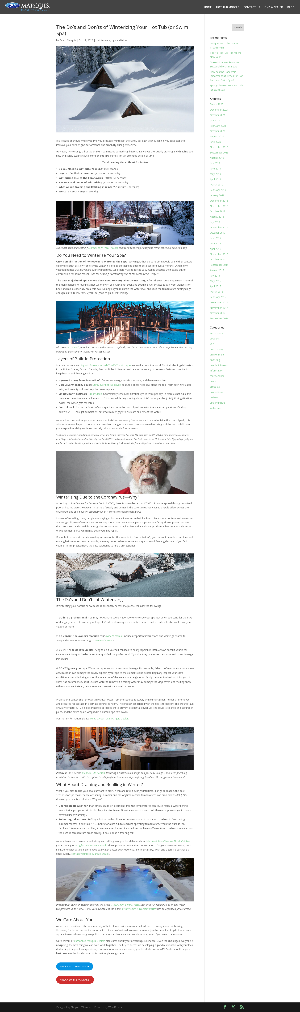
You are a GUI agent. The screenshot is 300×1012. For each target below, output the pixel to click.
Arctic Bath (73, 347)
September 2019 (219, 152)
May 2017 (215, 243)
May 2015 (215, 281)
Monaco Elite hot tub (93, 773)
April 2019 (215, 179)
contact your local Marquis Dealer (109, 718)
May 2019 (215, 174)
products (215, 386)
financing (215, 360)
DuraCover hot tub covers (107, 384)
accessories (216, 333)
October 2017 (217, 232)
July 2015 (215, 275)
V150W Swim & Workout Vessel (139, 908)
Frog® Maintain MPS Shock (90, 845)
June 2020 (215, 141)
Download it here (102, 640)
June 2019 (215, 168)
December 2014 (219, 302)
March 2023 (216, 104)
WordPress (115, 1007)
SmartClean (95, 393)
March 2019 (216, 184)
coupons (215, 338)
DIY (212, 343)
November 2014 (219, 307)
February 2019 (218, 190)
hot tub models (227, 7)
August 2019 (217, 157)
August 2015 (217, 270)
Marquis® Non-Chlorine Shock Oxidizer (168, 841)
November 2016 (219, 254)
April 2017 (215, 248)
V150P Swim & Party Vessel (125, 904)
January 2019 (217, 195)
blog (290, 7)
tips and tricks (119, 40)
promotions (216, 392)
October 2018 (217, 211)
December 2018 (219, 200)
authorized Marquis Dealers (89, 940)
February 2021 (218, 125)
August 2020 (217, 136)
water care (216, 408)
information (216, 370)
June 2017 (215, 238)
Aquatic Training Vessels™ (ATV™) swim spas (106, 365)
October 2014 (217, 313)
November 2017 (219, 227)
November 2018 (219, 206)
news (213, 381)
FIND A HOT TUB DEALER (75, 966)
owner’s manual (114, 636)
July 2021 (215, 120)
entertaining (216, 349)
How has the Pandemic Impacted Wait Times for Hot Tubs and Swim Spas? (226, 76)
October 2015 (217, 259)
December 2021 (219, 109)
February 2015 (218, 297)
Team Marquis (68, 40)
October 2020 (217, 131)
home (208, 7)
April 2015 (215, 286)
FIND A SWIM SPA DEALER (75, 979)
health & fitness (219, 365)
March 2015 (216, 291)
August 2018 (217, 216)
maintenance (103, 40)
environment (217, 354)
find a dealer (273, 7)
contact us (252, 7)
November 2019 (219, 147)
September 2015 (219, 264)
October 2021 (217, 115)
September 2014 (219, 318)
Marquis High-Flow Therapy (103, 247)
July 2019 (215, 163)
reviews (214, 397)
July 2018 (215, 222)
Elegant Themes (81, 1007)
